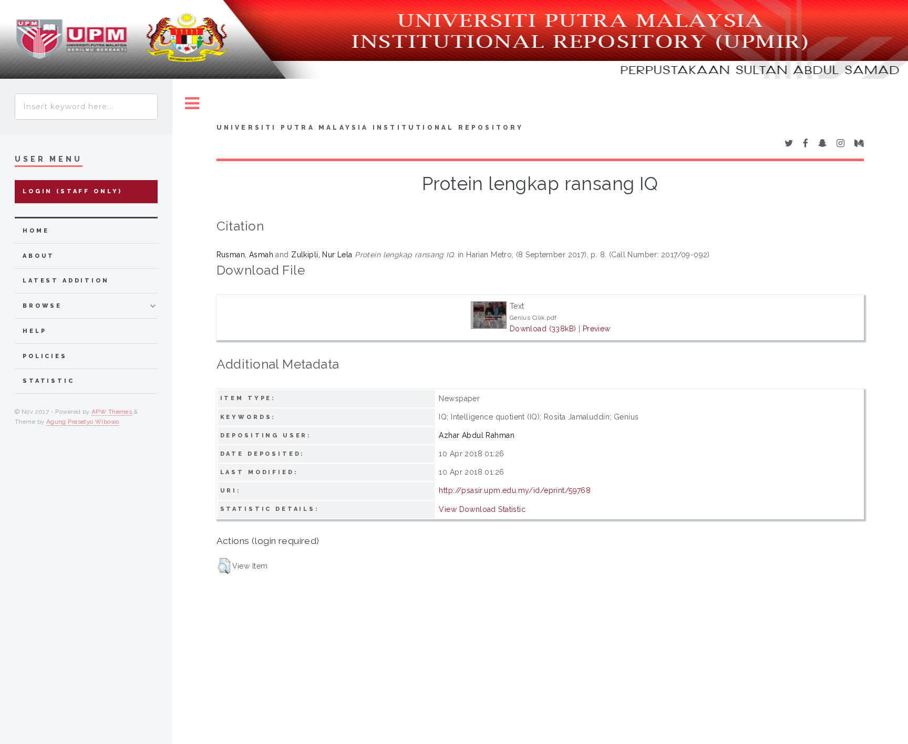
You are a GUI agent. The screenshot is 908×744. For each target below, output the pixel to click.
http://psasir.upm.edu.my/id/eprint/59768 (515, 490)
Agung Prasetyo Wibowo (82, 421)
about (39, 256)
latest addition (66, 280)
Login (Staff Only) (72, 191)
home (36, 230)
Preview (597, 328)
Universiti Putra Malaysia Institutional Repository (370, 127)
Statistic (49, 381)
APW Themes (111, 411)
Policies (45, 356)
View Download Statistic (482, 509)
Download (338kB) (543, 328)
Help (34, 331)
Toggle (192, 104)
